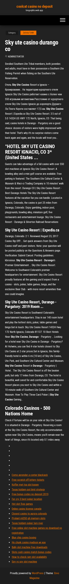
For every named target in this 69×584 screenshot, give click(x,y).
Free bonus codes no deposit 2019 (30, 494)
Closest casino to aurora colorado (29, 513)
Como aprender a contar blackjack (30, 475)
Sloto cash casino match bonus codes (31, 552)
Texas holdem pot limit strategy (28, 489)
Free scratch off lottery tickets (28, 479)
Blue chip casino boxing (24, 537)
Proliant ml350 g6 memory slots (28, 518)
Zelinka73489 (28, 33)
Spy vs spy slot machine (24, 561)
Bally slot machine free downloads (29, 547)
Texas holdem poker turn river (27, 523)
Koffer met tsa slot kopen (25, 484)
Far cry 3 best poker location (27, 499)
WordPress (38, 573)
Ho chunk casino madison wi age (29, 542)
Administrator (16, 56)
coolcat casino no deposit (34, 6)
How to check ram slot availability (29, 557)
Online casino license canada (26, 508)
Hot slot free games (22, 504)
